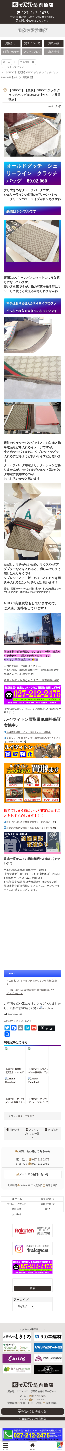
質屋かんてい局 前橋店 (32, 4)
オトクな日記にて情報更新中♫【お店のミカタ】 (31, 822)
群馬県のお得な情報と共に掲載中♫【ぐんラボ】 (31, 828)
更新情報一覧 (27, 62)
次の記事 (53, 1129)
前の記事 (15, 1129)
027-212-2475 (35, 13)
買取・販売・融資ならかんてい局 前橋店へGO (31, 680)
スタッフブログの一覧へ (32, 1133)
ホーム (6, 62)
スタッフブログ (15, 67)
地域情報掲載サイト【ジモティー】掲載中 (28, 732)
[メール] (59, 1446)
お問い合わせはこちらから (34, 20)
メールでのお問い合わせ (33, 1174)
